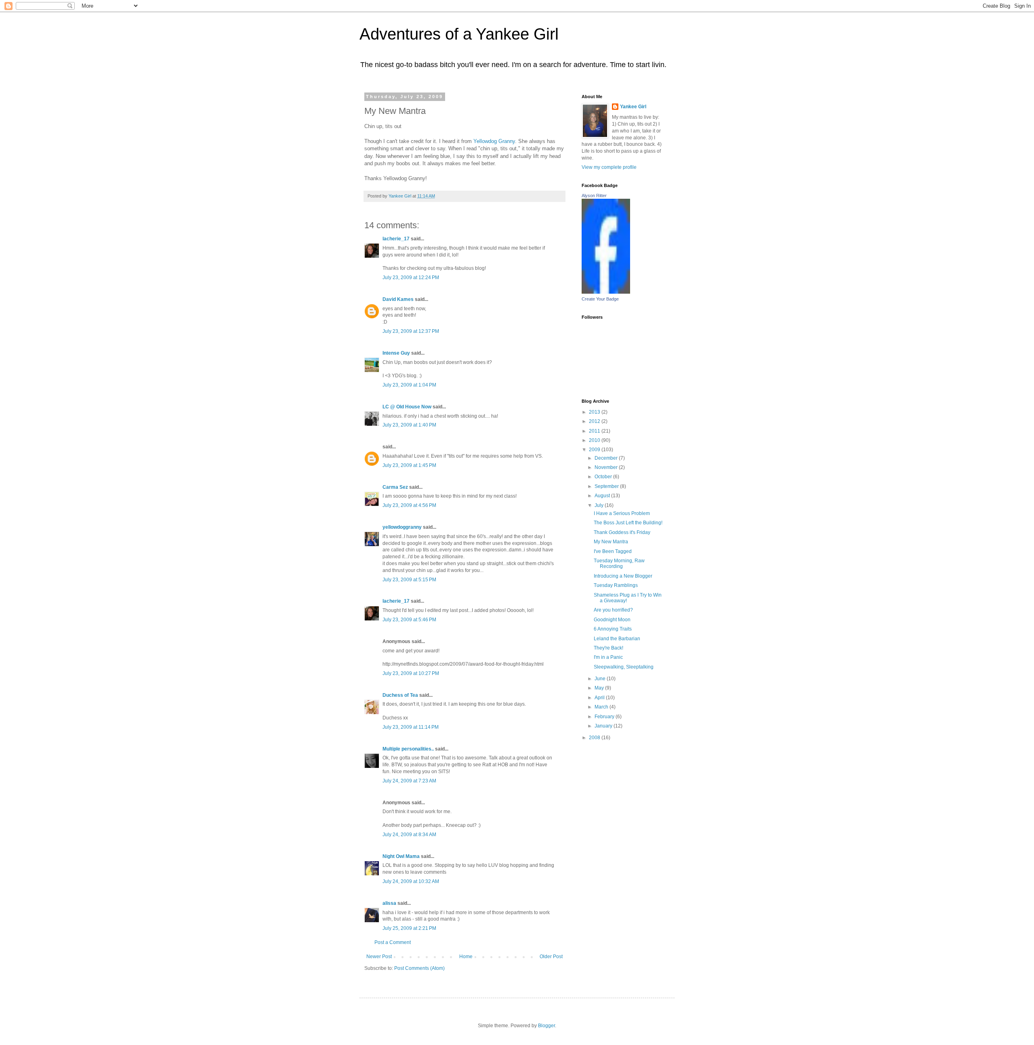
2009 (595, 449)
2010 (595, 440)
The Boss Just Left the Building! (628, 523)
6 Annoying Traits (613, 629)
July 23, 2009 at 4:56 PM (409, 505)
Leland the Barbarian (617, 638)
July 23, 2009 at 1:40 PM (409, 425)
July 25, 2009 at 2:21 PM (409, 928)
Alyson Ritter (594, 195)
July (600, 505)
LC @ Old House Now (406, 407)
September (607, 486)
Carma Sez (395, 487)
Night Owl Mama (401, 856)
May (600, 688)
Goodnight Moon (612, 619)
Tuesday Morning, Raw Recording (619, 563)
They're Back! (608, 648)
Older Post (551, 956)
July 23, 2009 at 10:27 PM (410, 673)
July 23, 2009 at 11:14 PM (410, 727)
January (604, 726)
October (604, 476)
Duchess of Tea (400, 695)
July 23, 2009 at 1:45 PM (409, 465)
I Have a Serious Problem (622, 513)
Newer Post (379, 956)
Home (466, 956)
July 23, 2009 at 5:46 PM (409, 619)
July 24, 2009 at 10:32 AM (410, 881)
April (600, 697)
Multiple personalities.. (408, 749)
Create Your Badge (600, 298)
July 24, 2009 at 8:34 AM (409, 834)
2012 (595, 421)
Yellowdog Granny (494, 141)
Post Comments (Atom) (419, 968)
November (607, 467)
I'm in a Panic (608, 657)
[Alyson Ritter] (606, 292)
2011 (595, 431)
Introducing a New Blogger (623, 576)
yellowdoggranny (402, 527)
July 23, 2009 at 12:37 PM (410, 331)
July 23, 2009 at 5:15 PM (409, 579)
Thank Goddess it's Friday (622, 532)
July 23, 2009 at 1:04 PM (409, 385)
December (607, 458)
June (601, 678)
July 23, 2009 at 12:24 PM (410, 277)
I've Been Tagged (613, 551)
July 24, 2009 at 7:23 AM (409, 781)
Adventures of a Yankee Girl (459, 34)
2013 (595, 412)
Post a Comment (392, 942)
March (602, 707)
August (603, 495)
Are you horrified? (613, 610)
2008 (595, 737)
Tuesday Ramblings (616, 585)
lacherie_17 (396, 239)
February (605, 716)
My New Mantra (611, 542)
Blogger (546, 1025)
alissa (389, 903)
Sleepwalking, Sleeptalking (624, 667)
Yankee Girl (633, 106)
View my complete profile (609, 167)
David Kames (398, 299)
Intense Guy (396, 353)
